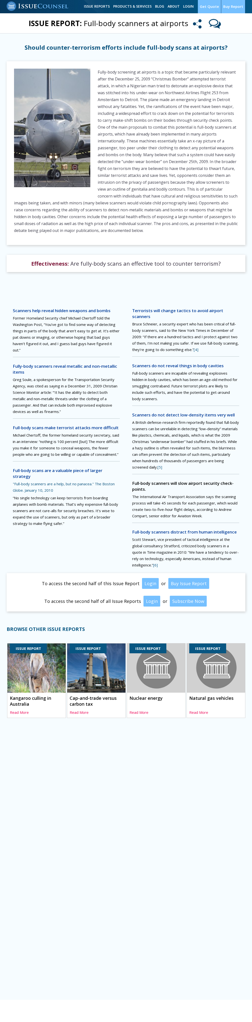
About (174, 6)
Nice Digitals (235, 1011)
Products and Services (72, 1011)
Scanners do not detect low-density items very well (183, 415)
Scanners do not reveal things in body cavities (178, 365)
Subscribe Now (188, 601)
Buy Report (233, 6)
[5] (160, 467)
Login (188, 6)
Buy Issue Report (189, 583)
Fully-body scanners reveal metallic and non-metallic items (65, 369)
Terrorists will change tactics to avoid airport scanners (177, 313)
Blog (159, 6)
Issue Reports (97, 6)
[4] (196, 349)
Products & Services (132, 6)
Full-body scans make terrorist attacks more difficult (66, 427)
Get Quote (209, 6)
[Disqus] (126, 797)
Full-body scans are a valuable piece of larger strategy (57, 473)
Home (12, 1011)
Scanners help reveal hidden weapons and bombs (61, 310)
